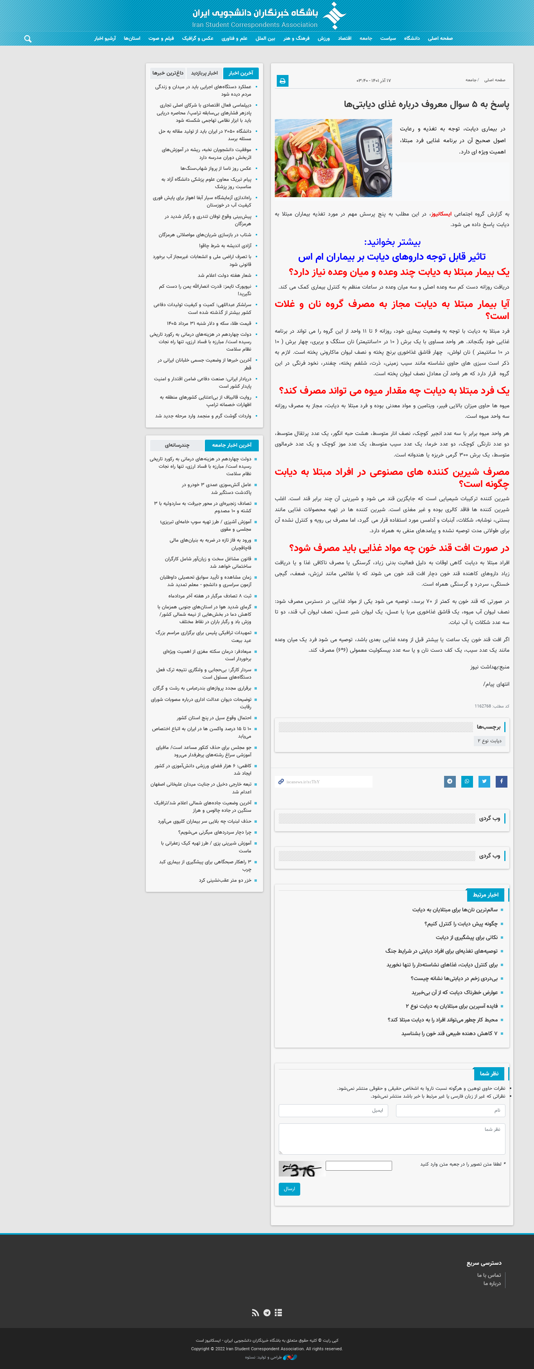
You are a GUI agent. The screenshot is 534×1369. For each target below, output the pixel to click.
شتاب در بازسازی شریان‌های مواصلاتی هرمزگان (205, 235)
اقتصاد (344, 39)
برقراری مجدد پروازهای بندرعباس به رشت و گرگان (202, 688)
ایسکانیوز (441, 214)
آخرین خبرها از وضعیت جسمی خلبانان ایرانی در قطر (204, 364)
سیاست (388, 39)
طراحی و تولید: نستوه (264, 1358)
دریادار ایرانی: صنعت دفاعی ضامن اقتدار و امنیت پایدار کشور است (202, 382)
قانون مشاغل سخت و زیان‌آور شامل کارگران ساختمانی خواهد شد (208, 562)
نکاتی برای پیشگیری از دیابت (467, 937)
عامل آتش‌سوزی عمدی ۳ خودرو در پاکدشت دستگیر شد (216, 488)
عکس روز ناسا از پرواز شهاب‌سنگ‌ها (216, 169)
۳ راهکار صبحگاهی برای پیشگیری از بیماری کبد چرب (205, 865)
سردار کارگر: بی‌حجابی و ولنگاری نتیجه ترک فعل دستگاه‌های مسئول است (203, 673)
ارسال (289, 1189)
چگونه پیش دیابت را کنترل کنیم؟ (461, 924)
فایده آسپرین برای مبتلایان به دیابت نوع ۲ (452, 1006)
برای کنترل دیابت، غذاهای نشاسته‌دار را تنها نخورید (442, 965)
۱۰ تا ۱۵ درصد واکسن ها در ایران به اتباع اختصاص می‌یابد (201, 732)
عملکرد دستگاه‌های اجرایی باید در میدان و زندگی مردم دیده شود (203, 90)
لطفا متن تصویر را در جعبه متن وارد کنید (462, 1164)
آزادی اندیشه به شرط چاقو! (225, 246)
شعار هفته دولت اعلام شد (224, 276)
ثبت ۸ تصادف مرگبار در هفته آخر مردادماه (209, 596)
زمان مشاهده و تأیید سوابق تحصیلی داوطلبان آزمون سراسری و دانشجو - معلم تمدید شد (205, 581)
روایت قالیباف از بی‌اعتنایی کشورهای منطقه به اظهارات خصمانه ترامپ (205, 401)
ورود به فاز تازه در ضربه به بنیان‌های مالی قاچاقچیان (210, 544)
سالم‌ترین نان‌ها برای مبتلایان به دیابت (455, 910)
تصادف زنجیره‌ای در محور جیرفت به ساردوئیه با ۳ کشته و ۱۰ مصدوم (202, 507)
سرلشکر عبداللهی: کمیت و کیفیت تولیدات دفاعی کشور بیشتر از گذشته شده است (202, 308)
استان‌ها (132, 39)
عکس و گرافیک (197, 39)
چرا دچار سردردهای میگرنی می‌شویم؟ (214, 832)
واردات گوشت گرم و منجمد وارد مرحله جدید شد (203, 416)
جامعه (366, 39)
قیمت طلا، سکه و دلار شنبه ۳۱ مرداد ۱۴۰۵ (209, 324)
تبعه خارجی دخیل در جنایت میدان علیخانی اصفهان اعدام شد (201, 788)
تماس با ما (489, 1275)
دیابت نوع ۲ (490, 741)
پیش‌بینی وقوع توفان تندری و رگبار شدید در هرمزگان (208, 220)
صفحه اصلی (440, 39)
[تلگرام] (267, 1313)
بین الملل (265, 39)
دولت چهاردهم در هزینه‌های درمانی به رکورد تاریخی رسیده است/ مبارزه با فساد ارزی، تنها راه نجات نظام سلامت (200, 342)
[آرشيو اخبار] (278, 1313)
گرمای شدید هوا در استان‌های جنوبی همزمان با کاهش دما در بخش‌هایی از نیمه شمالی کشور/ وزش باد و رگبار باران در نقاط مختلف (204, 614)
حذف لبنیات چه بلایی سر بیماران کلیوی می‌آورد (204, 821)
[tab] (241, 73)
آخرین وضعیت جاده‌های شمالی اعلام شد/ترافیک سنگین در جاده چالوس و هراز (202, 807)
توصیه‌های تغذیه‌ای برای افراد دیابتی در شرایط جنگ (441, 951)
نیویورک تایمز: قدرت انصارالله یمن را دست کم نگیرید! (205, 290)
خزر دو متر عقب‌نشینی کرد (225, 880)
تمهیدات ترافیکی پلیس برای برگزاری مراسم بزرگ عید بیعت (203, 636)
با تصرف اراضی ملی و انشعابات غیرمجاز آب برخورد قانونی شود (202, 260)
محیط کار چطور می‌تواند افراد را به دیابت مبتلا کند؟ (443, 1020)
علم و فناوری (234, 39)
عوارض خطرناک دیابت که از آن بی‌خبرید (455, 992)
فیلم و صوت (161, 39)
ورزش (324, 39)
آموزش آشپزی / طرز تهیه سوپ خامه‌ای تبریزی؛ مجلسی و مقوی (205, 525)
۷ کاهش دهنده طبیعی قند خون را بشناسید (449, 1033)
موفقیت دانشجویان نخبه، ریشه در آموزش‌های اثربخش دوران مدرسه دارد (206, 153)
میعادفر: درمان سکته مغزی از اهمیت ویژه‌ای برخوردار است (207, 655)
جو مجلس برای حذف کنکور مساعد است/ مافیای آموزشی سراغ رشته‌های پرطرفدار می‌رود (203, 751)
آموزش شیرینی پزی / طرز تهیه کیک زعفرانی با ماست (206, 847)
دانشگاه (412, 39)
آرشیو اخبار (105, 39)
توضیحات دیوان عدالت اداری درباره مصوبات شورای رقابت (201, 703)
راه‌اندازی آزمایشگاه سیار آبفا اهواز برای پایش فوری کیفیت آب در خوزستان (202, 201)
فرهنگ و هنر (296, 39)
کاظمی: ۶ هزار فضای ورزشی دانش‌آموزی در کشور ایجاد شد (202, 769)
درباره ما (492, 1284)
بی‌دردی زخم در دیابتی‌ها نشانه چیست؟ (454, 978)
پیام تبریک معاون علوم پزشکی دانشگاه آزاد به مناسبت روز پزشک (206, 183)
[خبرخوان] (255, 1313)
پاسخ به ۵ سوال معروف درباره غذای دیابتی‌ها (426, 104)
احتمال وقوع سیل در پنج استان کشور (214, 718)
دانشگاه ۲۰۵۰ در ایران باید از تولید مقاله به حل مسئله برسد (205, 135)
